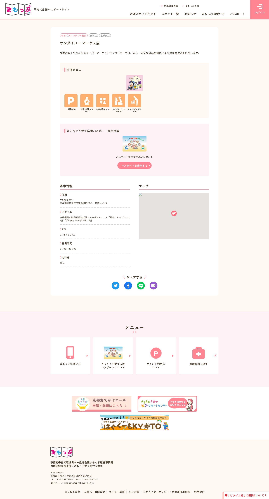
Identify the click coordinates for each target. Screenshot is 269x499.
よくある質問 (72, 492)
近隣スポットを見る (143, 14)
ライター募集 (117, 492)
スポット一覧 (170, 14)
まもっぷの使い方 (213, 14)
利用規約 (199, 492)
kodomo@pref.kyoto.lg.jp (79, 482)
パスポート (237, 14)
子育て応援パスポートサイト (52, 9)
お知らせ (190, 14)
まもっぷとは (192, 5)
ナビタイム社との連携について (246, 495)
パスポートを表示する (134, 165)
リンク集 (134, 492)
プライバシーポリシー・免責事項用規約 (166, 492)
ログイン (259, 12)
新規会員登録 (171, 5)
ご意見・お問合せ (94, 492)
